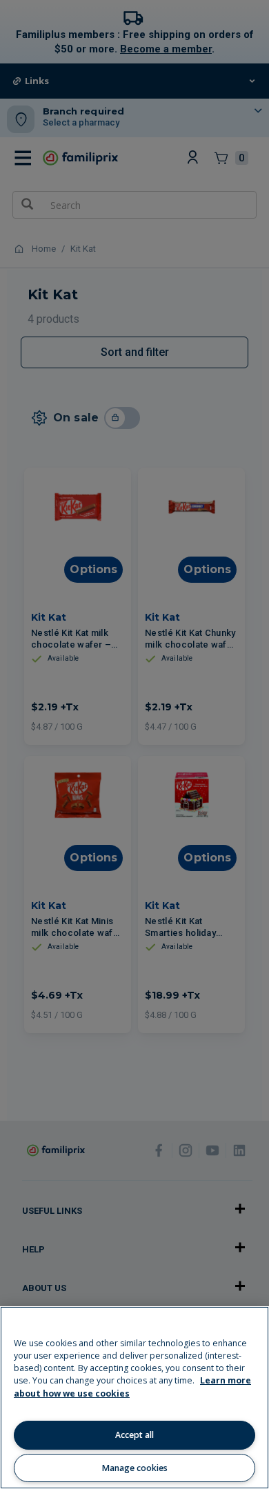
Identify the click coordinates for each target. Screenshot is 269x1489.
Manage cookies (135, 1468)
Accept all (134, 1435)
